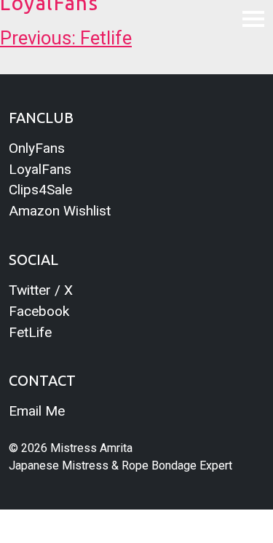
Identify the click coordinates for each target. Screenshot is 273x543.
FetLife (30, 332)
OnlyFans (37, 148)
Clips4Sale (40, 189)
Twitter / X (41, 290)
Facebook (39, 311)
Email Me (37, 411)
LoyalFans (40, 169)
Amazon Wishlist (60, 210)
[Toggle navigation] (253, 18)
